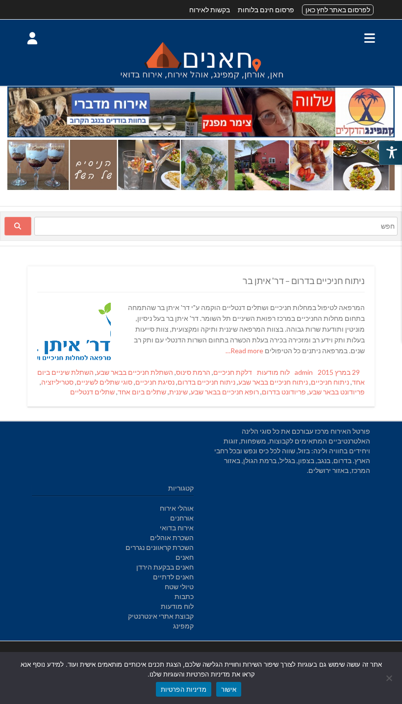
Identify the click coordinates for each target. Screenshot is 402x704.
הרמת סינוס (193, 372)
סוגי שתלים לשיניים (104, 382)
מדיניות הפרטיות (183, 689)
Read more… (245, 350)
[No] (390, 678)
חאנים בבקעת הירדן (165, 567)
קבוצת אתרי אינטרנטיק (161, 616)
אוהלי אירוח (177, 508)
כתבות (184, 596)
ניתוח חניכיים (330, 382)
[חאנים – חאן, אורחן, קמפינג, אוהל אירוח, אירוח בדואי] (201, 81)
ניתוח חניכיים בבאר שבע (273, 382)
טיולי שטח (179, 586)
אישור (228, 689)
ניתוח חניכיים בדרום (206, 382)
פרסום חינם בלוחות (266, 9)
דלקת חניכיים (232, 372)
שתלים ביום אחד (142, 392)
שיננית (178, 392)
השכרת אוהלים (172, 537)
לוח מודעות (273, 372)
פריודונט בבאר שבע (337, 392)
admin (304, 372)
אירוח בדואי (177, 527)
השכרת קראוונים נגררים (160, 547)
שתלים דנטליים (92, 392)
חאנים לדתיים (173, 577)
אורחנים (182, 518)
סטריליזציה (57, 382)
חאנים (185, 557)
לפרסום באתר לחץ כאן (337, 9)
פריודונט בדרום (284, 392)
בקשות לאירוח (209, 9)
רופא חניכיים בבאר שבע (225, 392)
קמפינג (183, 626)
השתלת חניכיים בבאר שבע (135, 372)
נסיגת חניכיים (155, 382)
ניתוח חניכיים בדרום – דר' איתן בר (304, 280)
